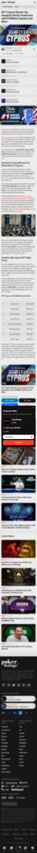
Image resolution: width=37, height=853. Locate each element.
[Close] (33, 408)
